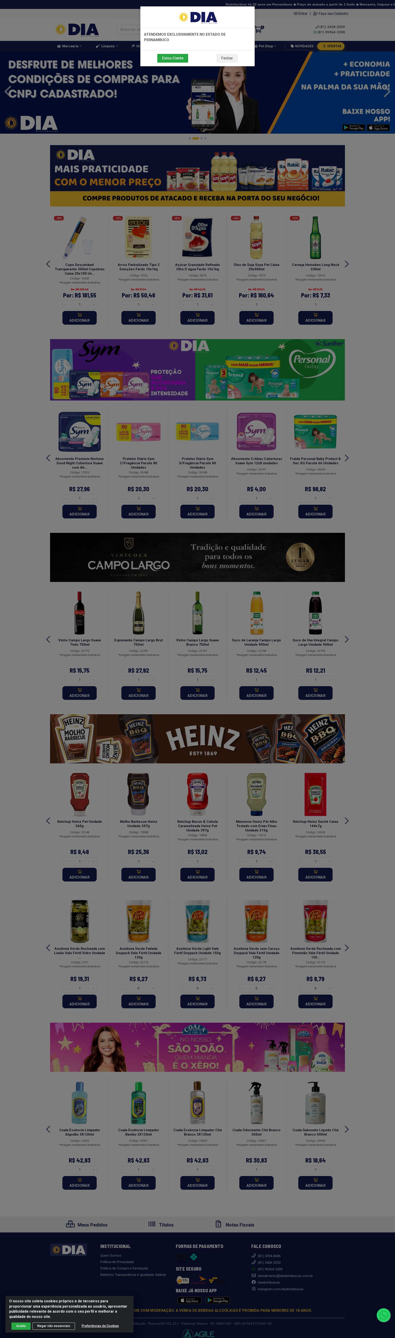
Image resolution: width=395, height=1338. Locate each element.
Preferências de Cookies (100, 1326)
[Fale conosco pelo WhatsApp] (383, 1315)
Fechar (227, 58)
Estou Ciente (172, 58)
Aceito (21, 1326)
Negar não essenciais (53, 1326)
